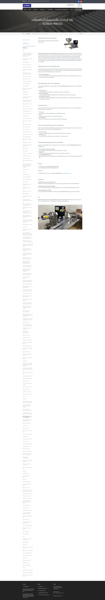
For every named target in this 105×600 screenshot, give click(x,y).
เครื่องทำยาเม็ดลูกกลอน (26, 446)
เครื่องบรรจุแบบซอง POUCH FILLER (27, 197)
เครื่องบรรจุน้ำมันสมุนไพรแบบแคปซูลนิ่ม (27, 89)
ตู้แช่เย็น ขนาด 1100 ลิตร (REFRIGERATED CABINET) (27, 258)
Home (24, 33)
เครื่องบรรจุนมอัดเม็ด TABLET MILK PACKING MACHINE (27, 454)
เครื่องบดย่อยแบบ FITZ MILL (27, 386)
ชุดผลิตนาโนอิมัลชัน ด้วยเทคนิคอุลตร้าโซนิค (27, 145)
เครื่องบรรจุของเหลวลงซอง (27, 293)
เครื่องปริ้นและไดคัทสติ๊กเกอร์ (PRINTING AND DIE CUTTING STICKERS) (27, 254)
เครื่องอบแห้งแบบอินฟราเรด (27, 81)
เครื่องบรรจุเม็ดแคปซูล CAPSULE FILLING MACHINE (27, 410)
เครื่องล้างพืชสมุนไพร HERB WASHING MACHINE (27, 420)
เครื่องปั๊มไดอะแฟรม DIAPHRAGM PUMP (26, 332)
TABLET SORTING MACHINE (27, 434)
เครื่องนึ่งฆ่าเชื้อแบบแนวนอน (27, 481)
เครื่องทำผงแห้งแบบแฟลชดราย (27, 134)
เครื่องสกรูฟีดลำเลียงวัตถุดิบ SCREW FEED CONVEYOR (27, 274)
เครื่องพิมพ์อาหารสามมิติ (26, 78)
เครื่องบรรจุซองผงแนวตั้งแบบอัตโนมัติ (27, 358)
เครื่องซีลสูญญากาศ (26, 542)
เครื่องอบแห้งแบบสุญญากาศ (27, 131)
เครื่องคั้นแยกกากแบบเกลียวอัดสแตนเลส (28, 575)
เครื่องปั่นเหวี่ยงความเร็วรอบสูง (27, 493)
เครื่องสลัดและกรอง (26, 436)
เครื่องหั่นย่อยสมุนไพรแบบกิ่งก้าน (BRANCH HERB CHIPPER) (28, 281)
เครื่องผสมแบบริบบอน (26, 389)
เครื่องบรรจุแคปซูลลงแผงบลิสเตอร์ (27, 431)
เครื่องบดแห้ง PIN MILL (26, 322)
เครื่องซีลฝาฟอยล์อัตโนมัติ (27, 177)
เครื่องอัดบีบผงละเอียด (26, 174)
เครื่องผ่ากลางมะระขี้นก (26, 126)
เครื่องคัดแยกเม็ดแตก (26, 531)
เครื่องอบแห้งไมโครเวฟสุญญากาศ (26, 476)
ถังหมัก (24, 536)
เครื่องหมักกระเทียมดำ (26, 106)
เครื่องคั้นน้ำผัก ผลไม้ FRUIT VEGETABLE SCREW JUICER (27, 413)
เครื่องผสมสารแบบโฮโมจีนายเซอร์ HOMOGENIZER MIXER (27, 303)
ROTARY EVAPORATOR (26, 423)
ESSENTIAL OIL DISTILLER (27, 64)
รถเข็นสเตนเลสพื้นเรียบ (26, 158)
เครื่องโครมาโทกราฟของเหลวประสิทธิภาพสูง (27, 539)
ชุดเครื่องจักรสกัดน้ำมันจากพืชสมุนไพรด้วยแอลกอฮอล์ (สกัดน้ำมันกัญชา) (27, 364)
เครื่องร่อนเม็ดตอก (25, 507)
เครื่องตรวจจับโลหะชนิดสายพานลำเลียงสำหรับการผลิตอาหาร (28, 491)
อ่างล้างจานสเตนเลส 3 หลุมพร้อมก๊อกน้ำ (27, 185)
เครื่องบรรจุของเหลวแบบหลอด (27, 108)
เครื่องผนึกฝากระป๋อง (26, 519)
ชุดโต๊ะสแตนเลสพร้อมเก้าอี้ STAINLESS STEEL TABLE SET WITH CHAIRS (27, 249)
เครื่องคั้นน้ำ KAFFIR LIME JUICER (27, 230)
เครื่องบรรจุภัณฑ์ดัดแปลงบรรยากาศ (27, 464)
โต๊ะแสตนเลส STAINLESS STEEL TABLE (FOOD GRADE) (28, 205)
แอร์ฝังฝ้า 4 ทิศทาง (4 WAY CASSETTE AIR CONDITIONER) (28, 241)
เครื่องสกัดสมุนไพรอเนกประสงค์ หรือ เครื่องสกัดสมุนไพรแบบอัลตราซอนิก (28, 315)
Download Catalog (26, 39)
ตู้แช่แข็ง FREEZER (26, 193)
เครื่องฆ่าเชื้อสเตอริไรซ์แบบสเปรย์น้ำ (28, 161)
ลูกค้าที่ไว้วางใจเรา (26, 43)
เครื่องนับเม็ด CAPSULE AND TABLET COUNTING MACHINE (27, 402)
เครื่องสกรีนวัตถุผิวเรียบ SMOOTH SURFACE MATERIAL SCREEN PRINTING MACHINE (28, 234)
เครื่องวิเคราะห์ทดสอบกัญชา (27, 498)
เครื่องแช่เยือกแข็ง (25, 86)
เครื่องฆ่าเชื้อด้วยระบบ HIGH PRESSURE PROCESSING (27, 101)
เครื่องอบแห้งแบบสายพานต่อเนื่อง (27, 140)
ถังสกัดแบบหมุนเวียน (26, 562)
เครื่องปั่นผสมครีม (25, 94)
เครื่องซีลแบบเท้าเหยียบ (26, 448)
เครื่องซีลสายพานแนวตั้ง (26, 505)
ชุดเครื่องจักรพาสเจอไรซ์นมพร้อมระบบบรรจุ (27, 523)
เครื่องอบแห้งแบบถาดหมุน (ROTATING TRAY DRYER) (27, 73)
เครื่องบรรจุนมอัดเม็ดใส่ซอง (27, 179)
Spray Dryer (41, 586)
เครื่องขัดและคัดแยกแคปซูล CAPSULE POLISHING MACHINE (27, 406)
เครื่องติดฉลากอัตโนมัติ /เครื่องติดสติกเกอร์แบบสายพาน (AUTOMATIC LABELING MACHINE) (27, 166)
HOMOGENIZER (25, 425)
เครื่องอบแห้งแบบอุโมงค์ (26, 83)
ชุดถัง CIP (24, 172)
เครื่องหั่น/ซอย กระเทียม (26, 335)
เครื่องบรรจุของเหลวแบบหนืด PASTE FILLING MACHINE (27, 266)
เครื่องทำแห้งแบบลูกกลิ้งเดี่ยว (27, 118)
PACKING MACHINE (26, 428)
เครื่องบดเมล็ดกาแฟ (26, 534)
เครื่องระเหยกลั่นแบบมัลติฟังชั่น (27, 525)
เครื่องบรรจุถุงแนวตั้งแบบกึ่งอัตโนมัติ (27, 355)
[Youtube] (81, 1)
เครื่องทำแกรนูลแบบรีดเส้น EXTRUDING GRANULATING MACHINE (27, 216)
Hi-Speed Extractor (42, 590)
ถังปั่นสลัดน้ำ (25, 361)
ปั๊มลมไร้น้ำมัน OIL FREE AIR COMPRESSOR (27, 329)
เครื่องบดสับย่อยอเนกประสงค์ (27, 104)
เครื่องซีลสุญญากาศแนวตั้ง (27, 142)
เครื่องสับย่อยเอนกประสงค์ (27, 155)
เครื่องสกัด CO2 (25, 558)
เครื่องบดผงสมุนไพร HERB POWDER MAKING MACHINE (27, 325)
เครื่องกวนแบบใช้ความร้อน (27, 136)
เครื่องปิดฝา (24, 471)
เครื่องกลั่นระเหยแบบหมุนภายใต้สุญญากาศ (27, 343)
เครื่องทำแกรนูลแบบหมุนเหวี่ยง (27, 510)
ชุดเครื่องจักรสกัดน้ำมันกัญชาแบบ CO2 (27, 70)
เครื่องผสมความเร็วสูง (26, 487)
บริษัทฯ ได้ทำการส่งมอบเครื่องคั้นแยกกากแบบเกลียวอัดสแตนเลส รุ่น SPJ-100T (28, 590)
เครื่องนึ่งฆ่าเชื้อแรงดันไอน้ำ (27, 124)
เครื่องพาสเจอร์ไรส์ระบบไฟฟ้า (27, 284)
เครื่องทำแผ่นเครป (25, 169)
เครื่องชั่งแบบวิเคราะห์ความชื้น (27, 439)
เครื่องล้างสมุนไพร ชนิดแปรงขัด (28, 572)
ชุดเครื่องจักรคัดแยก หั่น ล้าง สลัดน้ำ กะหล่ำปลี (27, 97)
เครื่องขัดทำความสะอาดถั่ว (27, 496)
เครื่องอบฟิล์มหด (25, 151)
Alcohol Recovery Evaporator (44, 594)
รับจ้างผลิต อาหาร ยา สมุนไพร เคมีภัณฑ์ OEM (27, 59)
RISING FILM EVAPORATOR (27, 67)
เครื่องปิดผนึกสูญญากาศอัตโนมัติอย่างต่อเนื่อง (27, 296)
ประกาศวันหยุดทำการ (26, 586)
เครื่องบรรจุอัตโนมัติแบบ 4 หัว (27, 113)
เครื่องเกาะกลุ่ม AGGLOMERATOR (25, 458)
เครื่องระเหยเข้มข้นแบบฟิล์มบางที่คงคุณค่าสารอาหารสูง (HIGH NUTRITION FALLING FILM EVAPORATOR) (28, 55)
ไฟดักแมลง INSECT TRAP (27, 191)
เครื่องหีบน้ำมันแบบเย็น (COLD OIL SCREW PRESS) (27, 417)
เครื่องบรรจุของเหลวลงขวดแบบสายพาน (28, 548)
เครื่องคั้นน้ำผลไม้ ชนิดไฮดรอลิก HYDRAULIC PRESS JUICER (27, 290)
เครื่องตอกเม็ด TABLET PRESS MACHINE (27, 300)
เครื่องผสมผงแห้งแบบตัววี (27, 565)
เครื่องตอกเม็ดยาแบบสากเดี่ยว (27, 345)
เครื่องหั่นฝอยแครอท (26, 116)
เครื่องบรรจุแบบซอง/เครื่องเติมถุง (27, 468)
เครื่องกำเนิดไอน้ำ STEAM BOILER (27, 278)
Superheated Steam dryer (43, 592)
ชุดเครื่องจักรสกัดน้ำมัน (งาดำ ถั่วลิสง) (28, 373)
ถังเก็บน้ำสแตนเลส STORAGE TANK (27, 208)
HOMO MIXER (25, 227)
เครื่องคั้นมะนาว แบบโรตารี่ (27, 391)
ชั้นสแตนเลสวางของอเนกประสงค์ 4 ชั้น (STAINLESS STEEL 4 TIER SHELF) (28, 245)
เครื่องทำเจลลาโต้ (25, 92)
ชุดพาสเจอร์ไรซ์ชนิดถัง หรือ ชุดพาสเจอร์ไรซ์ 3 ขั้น (27, 287)
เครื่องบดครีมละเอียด (26, 381)
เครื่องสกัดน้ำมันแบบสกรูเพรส (27, 378)
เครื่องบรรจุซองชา (25, 148)
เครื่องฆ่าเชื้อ (25, 479)
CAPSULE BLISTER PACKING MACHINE (27, 384)
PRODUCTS (28, 33)
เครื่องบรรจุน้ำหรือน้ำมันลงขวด (27, 553)
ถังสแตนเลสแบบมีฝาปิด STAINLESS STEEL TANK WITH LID (28, 200)
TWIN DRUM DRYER (26, 62)
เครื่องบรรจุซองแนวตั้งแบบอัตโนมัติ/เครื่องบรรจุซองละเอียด (27, 502)
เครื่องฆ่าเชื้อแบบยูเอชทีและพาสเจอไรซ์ (27, 349)
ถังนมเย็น (24, 396)
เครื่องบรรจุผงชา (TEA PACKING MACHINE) (26, 311)
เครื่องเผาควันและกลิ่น (26, 129)
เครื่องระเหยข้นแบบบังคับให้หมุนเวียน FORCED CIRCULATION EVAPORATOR (27, 212)
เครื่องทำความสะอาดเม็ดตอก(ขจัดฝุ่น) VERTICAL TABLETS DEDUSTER (26, 262)
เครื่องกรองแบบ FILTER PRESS (27, 153)
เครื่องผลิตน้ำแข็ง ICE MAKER (27, 224)
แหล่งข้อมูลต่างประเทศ (67, 173)
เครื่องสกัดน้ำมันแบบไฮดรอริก (27, 376)
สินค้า (23, 50)
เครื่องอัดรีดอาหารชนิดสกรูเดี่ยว (28, 570)
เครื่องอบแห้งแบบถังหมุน (26, 337)
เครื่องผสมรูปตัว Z (25, 181)
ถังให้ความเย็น (25, 399)
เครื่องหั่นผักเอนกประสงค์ (26, 560)
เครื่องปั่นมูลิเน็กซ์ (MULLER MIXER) (27, 485)
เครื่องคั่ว (24, 567)
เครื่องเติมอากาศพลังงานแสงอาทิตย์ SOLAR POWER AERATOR (27, 307)
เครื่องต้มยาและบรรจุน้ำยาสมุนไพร (27, 528)
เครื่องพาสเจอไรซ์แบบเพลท (27, 555)
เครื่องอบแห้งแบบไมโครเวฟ (27, 76)
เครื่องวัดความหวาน (26, 441)
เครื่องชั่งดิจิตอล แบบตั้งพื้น (27, 451)
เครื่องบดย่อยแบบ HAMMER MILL (27, 121)
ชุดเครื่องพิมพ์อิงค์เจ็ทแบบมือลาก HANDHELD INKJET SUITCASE (28, 319)
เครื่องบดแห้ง (25, 544)
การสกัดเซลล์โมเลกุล (26, 473)
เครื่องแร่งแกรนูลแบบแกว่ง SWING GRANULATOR (27, 513)
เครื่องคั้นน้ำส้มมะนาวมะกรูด (27, 111)
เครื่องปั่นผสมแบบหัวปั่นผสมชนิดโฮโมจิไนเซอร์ (28, 461)
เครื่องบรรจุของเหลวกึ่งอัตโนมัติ (28, 550)
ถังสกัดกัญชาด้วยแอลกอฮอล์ (27, 340)
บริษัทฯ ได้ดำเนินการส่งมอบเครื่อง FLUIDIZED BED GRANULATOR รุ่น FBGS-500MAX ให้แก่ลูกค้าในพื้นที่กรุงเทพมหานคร (28, 595)
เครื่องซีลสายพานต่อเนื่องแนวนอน (27, 517)
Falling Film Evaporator (43, 588)
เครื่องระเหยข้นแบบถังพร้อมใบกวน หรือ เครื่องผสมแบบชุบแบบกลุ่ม (27, 369)
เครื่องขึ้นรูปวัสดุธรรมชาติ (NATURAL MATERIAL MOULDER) (27, 270)
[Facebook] (79, 1)
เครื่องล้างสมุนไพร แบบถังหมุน (27, 443)
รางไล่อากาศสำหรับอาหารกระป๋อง (27, 188)
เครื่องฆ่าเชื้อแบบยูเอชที (26, 351)
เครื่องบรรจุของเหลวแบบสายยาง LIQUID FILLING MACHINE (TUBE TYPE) (28, 221)
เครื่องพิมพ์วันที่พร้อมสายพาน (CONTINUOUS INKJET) (27, 238)
